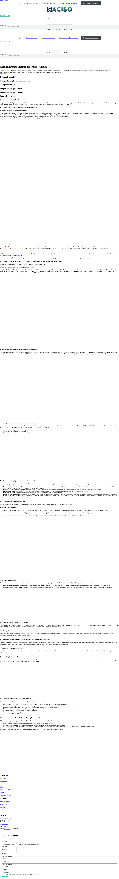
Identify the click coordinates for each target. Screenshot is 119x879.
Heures (5, 858)
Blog (1, 784)
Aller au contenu (4, 0)
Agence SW (7, 829)
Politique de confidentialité (7, 789)
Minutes (5, 861)
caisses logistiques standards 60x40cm (12, 255)
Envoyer (4, 876)
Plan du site (3, 778)
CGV (1, 787)
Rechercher (3, 25)
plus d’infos (3, 73)
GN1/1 (106, 253)
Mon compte (3, 807)
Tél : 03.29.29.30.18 (5, 16)
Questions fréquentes (5, 795)
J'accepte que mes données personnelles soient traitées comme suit (21, 874)
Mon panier (3, 810)
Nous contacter (4, 824)
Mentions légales (4, 781)
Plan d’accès (3, 826)
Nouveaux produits (5, 801)
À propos (2, 792)
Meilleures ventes (4, 804)
